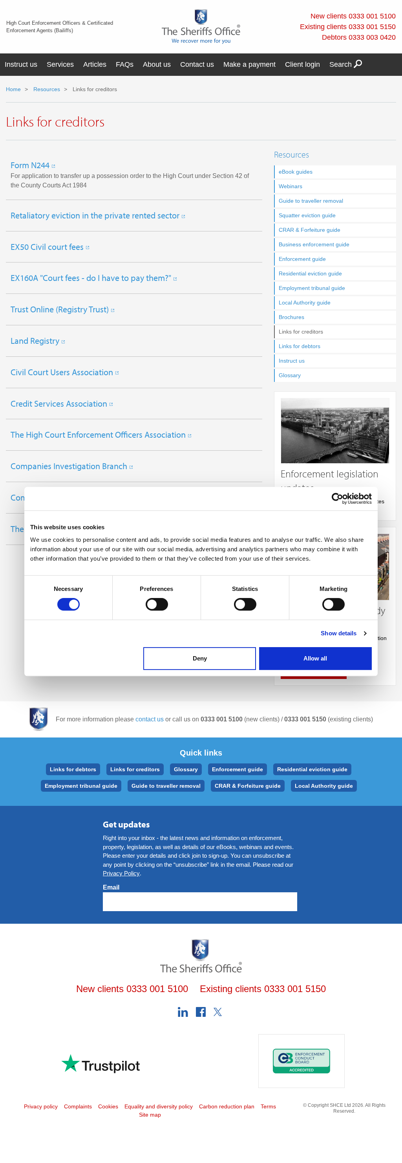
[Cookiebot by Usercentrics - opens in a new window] (337, 498)
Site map (150, 1115)
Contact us (197, 64)
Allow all (315, 658)
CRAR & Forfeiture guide (309, 230)
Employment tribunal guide (312, 288)
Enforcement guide (302, 259)
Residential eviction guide (310, 273)
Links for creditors (135, 769)
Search (341, 64)
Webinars (290, 186)
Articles (94, 64)
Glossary (290, 375)
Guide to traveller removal (311, 201)
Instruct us (21, 64)
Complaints (78, 1106)
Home (13, 89)
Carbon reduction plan (226, 1106)
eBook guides (295, 172)
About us (157, 64)
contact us (149, 719)
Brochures (291, 317)
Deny (200, 658)
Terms (268, 1106)
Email (111, 887)
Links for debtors (299, 346)
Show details (338, 633)
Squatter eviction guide (307, 215)
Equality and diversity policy (158, 1106)
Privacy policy (41, 1106)
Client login (302, 64)
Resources (46, 89)
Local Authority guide (305, 302)
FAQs (124, 64)
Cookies (108, 1106)
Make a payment (249, 64)
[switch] (157, 604)
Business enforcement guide (314, 244)
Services (60, 64)
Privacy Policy (121, 873)
